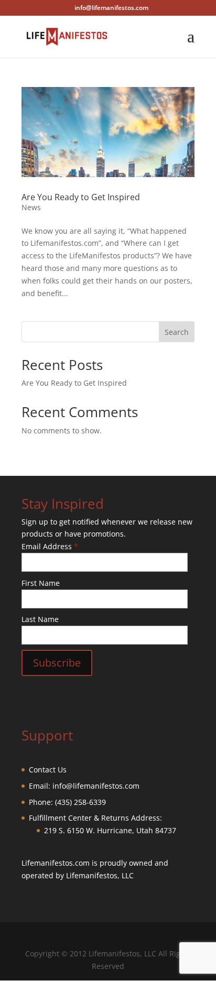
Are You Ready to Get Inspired (80, 197)
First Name (40, 583)
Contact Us (48, 770)
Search (177, 332)
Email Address (49, 546)
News (31, 207)
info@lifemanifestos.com (95, 786)
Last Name (40, 619)
